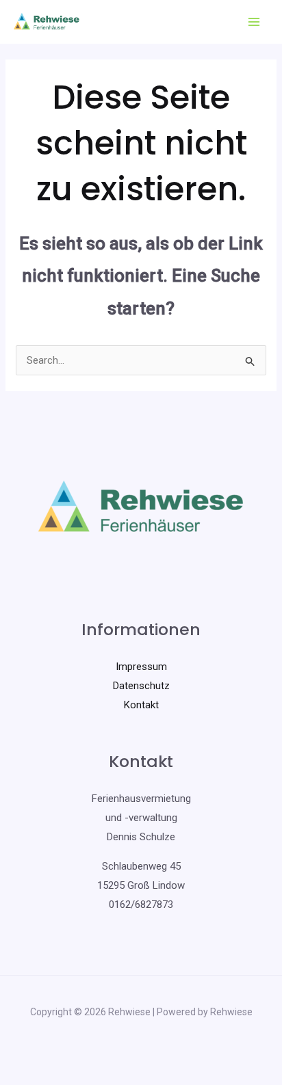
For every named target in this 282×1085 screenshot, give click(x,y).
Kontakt (141, 705)
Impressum (141, 666)
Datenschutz (141, 686)
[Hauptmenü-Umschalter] (254, 22)
